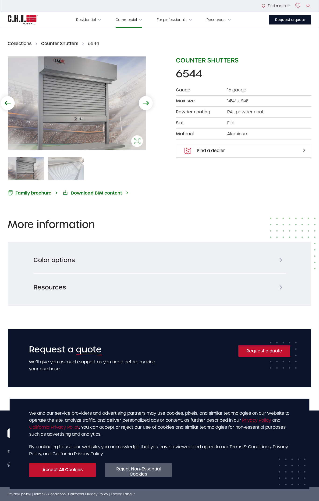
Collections (20, 43)
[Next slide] (146, 103)
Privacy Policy (256, 420)
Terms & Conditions (50, 494)
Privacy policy (19, 494)
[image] (308, 6)
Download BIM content (96, 193)
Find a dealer (210, 150)
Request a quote (290, 19)
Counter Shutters (59, 43)
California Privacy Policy (54, 427)
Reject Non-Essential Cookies (138, 471)
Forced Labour (123, 494)
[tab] (159, 260)
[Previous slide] (8, 103)
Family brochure (33, 193)
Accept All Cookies (63, 469)
